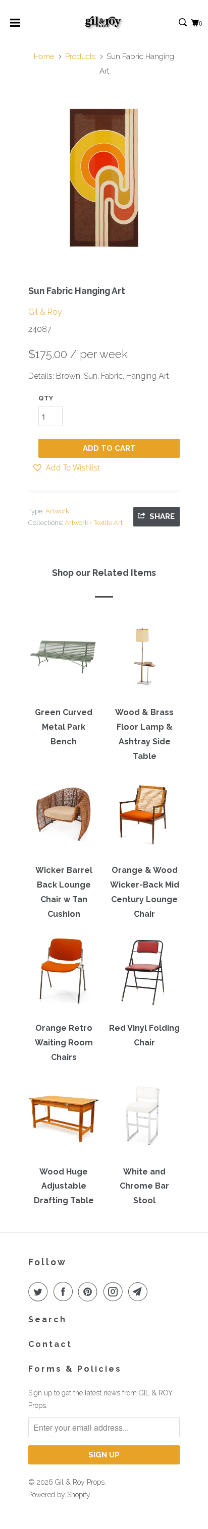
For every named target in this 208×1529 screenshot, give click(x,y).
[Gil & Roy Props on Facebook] (65, 1291)
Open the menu (15, 26)
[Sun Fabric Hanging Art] (104, 178)
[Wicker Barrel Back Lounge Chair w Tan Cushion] (63, 818)
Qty (45, 398)
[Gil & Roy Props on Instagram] (115, 1291)
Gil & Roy (45, 312)
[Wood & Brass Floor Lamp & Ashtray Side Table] (144, 660)
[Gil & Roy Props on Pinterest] (89, 1291)
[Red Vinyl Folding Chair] (144, 976)
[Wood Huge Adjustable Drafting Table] (63, 1119)
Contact (50, 1344)
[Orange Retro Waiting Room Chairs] (63, 976)
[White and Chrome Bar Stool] (144, 1119)
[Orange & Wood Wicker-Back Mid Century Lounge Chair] (144, 818)
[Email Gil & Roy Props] (139, 1291)
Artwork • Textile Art (94, 522)
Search (47, 1319)
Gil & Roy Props (80, 1482)
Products (80, 56)
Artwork (57, 511)
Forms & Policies (75, 1369)
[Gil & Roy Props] (104, 22)
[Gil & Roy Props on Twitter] (39, 1291)
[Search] (183, 23)
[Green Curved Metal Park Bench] (63, 660)
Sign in (172, 23)
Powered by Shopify (59, 1495)
